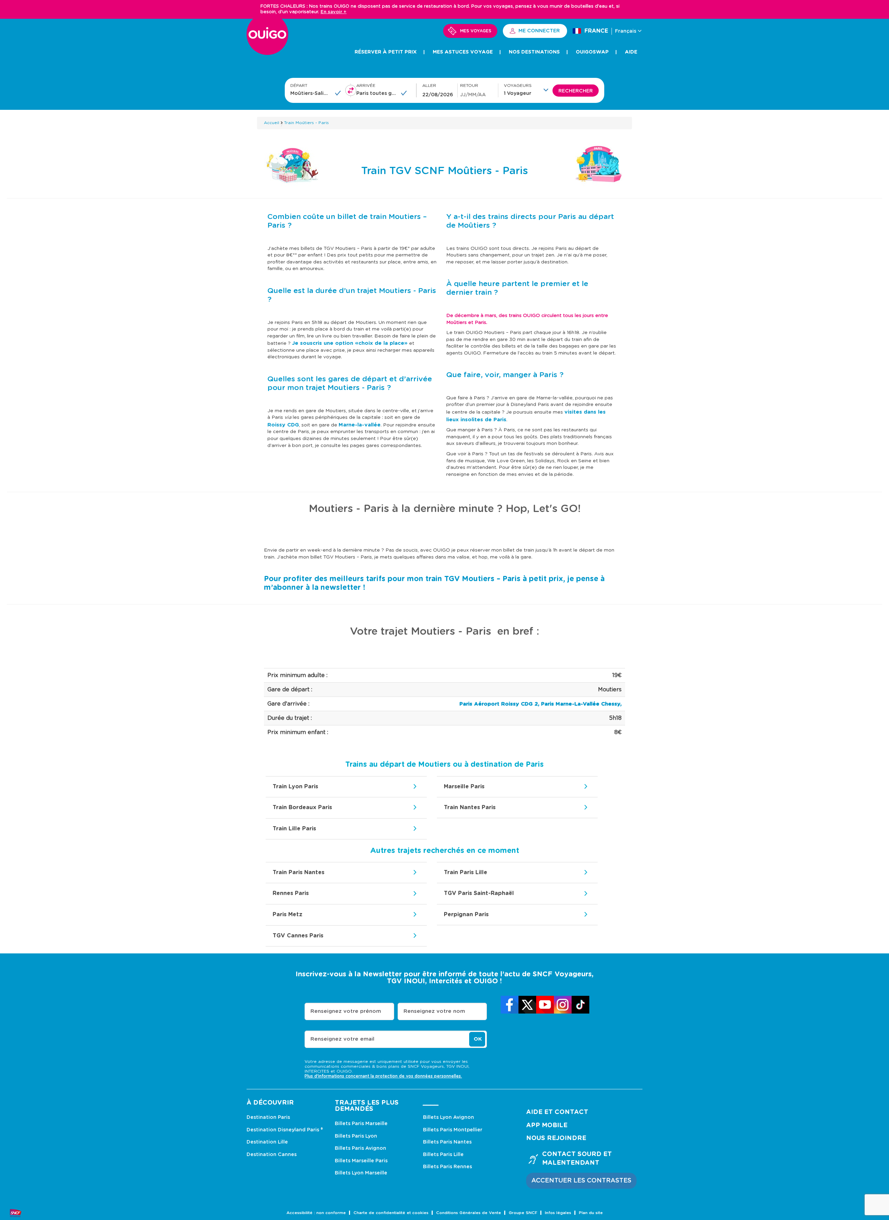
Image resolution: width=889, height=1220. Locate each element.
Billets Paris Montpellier (452, 1130)
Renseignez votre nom (434, 1011)
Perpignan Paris (466, 914)
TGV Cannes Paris (298, 935)
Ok (478, 1039)
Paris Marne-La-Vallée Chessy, (581, 704)
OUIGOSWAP (592, 52)
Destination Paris (268, 1117)
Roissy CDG (283, 425)
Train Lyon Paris (295, 786)
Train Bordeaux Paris (302, 807)
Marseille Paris (464, 786)
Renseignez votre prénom (345, 1011)
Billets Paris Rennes (447, 1166)
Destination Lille (267, 1142)
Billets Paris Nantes (447, 1142)
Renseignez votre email (342, 1039)
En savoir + (334, 12)
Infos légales (558, 1213)
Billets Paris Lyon (356, 1136)
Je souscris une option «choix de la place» (350, 343)
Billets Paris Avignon (360, 1148)
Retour (469, 85)
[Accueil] (267, 38)
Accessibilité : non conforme (316, 1213)
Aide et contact (557, 1112)
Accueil (271, 123)
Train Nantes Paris (470, 807)
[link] (509, 1005)
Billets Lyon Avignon (448, 1117)
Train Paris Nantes (298, 872)
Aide (631, 52)
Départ (298, 85)
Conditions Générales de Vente (468, 1213)
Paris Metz (287, 914)
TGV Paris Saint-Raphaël (479, 893)
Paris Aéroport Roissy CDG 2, (499, 704)
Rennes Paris (291, 893)
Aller (429, 85)
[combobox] (310, 93)
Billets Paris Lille (443, 1154)
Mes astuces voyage (463, 52)
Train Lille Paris (294, 828)
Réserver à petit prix (386, 52)
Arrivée (365, 85)
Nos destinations (534, 52)
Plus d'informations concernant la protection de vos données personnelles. (383, 1076)
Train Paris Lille (465, 872)
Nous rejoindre (556, 1138)
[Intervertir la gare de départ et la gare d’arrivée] (350, 90)
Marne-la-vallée (360, 425)
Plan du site (591, 1213)
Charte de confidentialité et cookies (391, 1213)
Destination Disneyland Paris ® (285, 1130)
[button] (528, 89)
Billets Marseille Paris (361, 1160)
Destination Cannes (272, 1154)
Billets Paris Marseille (361, 1123)
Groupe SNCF (523, 1213)
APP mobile (546, 1125)
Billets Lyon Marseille (361, 1173)
